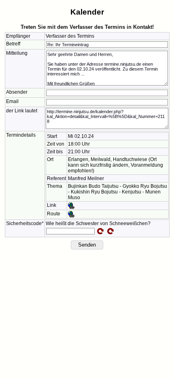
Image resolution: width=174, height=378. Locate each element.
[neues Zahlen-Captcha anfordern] (100, 231)
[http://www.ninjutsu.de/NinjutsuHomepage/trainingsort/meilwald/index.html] (71, 205)
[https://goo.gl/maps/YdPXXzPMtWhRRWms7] (71, 214)
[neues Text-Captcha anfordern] (110, 231)
